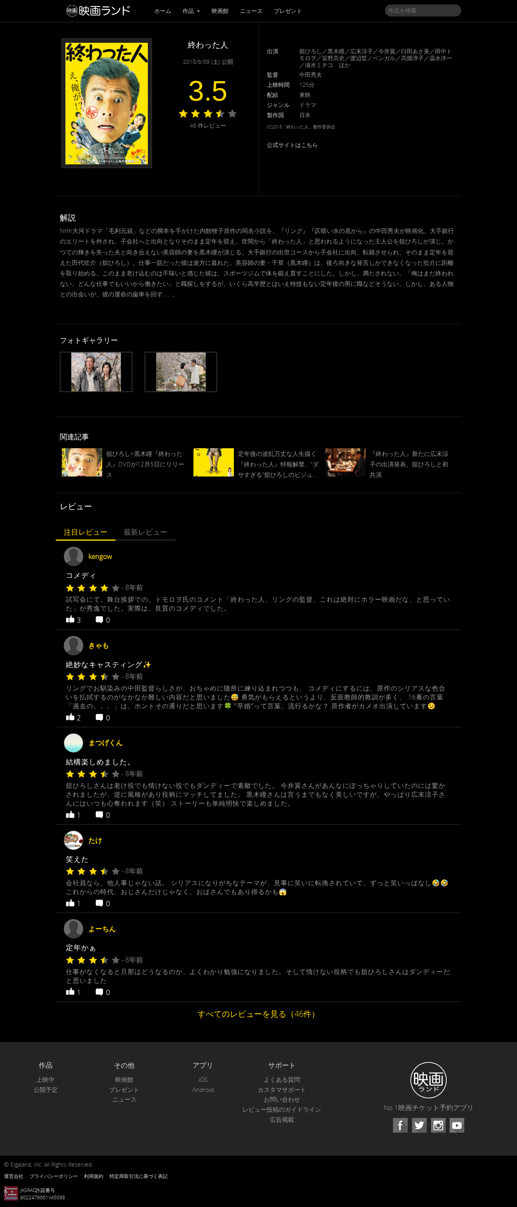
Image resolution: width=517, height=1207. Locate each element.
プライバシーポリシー (53, 1176)
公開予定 (46, 1090)
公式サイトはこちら (292, 145)
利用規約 (93, 1176)
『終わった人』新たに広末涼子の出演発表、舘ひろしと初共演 (409, 464)
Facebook (400, 1125)
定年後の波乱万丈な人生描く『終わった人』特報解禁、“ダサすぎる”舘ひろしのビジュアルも (278, 464)
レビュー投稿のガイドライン (281, 1109)
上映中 (45, 1079)
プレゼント (288, 11)
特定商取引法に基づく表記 (138, 1176)
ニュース (251, 11)
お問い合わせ (282, 1099)
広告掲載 (282, 1119)
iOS (203, 1079)
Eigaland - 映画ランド (100, 11)
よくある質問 (282, 1079)
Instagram (438, 1125)
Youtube (457, 1125)
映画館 (220, 11)
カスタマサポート (282, 1090)
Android (203, 1090)
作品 (189, 11)
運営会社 (13, 1176)
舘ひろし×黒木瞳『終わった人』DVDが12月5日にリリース (145, 464)
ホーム (162, 11)
